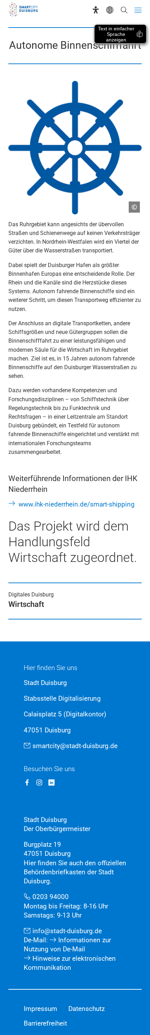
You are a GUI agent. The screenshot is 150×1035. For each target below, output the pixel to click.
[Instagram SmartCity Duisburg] (39, 782)
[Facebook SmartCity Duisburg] (27, 782)
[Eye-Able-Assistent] (95, 10)
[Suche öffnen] (124, 10)
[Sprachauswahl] (109, 10)
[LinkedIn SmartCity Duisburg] (51, 782)
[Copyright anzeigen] (131, 204)
